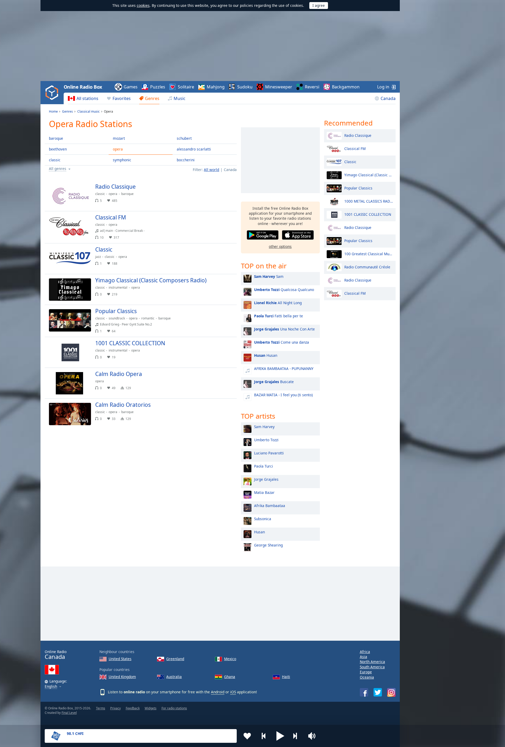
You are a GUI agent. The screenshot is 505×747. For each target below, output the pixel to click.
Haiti (286, 676)
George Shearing (268, 545)
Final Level (69, 712)
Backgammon (346, 87)
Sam (269, 276)
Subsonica (262, 518)
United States (120, 658)
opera (118, 149)
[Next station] (297, 736)
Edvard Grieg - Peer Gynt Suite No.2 (126, 324)
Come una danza (281, 342)
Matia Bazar (264, 492)
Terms (100, 708)
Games (131, 87)
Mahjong (216, 87)
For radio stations (174, 708)
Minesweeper (278, 87)
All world (211, 169)
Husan (265, 355)
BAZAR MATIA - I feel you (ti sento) (283, 394)
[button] (280, 736)
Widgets (150, 708)
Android (217, 691)
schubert (184, 138)
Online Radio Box (83, 87)
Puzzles (157, 87)
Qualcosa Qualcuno (284, 289)
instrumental (118, 287)
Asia (363, 656)
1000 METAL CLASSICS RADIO (368, 200)
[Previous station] (263, 736)
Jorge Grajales (266, 479)
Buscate (274, 381)
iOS (233, 691)
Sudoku (244, 87)
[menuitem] (83, 98)
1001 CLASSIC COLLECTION (367, 214)
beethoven (58, 149)
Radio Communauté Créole (367, 266)
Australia (174, 676)
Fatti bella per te (278, 315)
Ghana (229, 676)
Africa (365, 651)
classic (54, 159)
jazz (98, 256)
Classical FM (355, 148)
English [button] (51, 686)
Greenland (175, 658)
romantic (147, 318)
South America (372, 666)
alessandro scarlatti (194, 149)
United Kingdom (122, 676)
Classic (350, 161)
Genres (152, 98)
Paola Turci (263, 466)
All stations (87, 98)
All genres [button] (57, 169)
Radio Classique (357, 135)
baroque (56, 138)
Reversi (312, 87)
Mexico (230, 658)
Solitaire (186, 87)
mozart (119, 138)
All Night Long (278, 302)
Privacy (115, 708)
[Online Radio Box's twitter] (377, 692)
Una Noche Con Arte (284, 329)
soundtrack (117, 318)
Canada (388, 98)
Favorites (122, 98)
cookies (143, 5)
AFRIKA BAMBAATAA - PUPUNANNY (284, 368)
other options (280, 246)
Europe (366, 671)
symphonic (122, 159)
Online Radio (56, 654)
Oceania (367, 677)
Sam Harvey (264, 426)
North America (372, 661)
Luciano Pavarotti (269, 452)
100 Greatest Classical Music (368, 253)
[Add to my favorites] (247, 736)
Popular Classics (358, 187)
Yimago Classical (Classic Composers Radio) (368, 174)
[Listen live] (228, 189)
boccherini (186, 159)
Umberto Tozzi (266, 439)
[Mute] (313, 736)
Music (179, 98)
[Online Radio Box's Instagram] (391, 692)
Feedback (133, 708)
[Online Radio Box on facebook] (364, 692)
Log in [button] (383, 87)
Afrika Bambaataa (269, 505)
